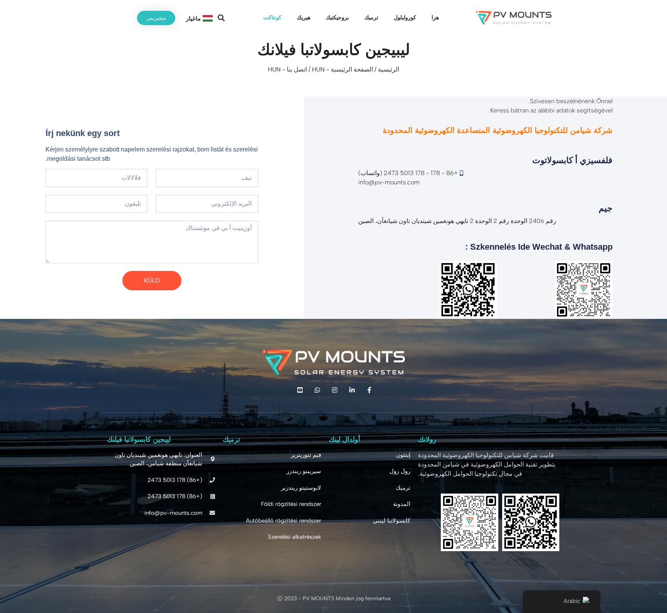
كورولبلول (405, 17)
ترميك (371, 17)
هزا (435, 17)
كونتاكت (272, 17)
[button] (221, 18)
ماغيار (193, 18)
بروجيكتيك (337, 17)
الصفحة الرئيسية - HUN (342, 69)
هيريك (303, 17)
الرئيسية (388, 69)
